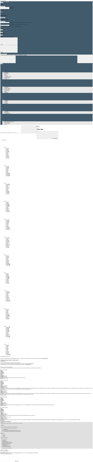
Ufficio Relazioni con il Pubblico (7, 442)
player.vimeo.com (3, 369)
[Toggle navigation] (8, 59)
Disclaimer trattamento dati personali (6, 453)
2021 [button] (5, 236)
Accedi (2, 2)
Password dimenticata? (3, 10)
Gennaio (7, 148)
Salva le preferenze (8, 421)
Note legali (4, 440)
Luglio (7, 153)
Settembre (7, 155)
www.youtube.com (3, 407)
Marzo (7, 150)
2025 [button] (5, 165)
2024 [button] (5, 183)
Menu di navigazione (55, 138)
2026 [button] (5, 147)
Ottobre (7, 156)
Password (11, 8)
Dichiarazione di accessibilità (6, 443)
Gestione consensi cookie (6, 445)
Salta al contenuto (3, 0)
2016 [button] (5, 326)
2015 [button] (5, 344)
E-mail (11, 22)
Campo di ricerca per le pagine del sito (6, 132)
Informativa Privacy (5, 441)
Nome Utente (12, 7)
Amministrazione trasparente (6, 446)
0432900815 (6, 429)
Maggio (7, 151)
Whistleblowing (4, 444)
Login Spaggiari (25, 24)
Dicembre (8, 175)
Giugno (7, 152)
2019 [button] (5, 272)
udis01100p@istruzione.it (12, 430)
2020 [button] (5, 254)
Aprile (7, 168)
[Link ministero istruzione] (4, 1)
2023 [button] (5, 201)
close (1, 63)
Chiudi (2, 29)
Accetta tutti (15, 360)
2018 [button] (5, 290)
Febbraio (7, 149)
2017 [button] (5, 308)
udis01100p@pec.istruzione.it (12, 431)
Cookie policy (4, 439)
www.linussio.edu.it (3, 380)
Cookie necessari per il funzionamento (6, 367)
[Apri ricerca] (85, 59)
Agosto (7, 154)
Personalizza (2, 360)
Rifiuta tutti (8, 360)
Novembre (7, 192)
